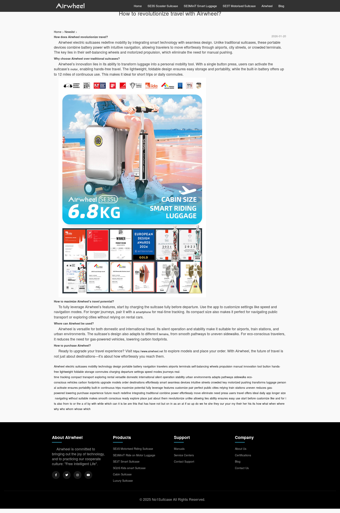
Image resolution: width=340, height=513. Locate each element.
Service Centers (184, 455)
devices (185, 382)
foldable (79, 372)
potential (140, 388)
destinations (137, 382)
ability (213, 398)
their (239, 403)
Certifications (243, 455)
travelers (162, 366)
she (210, 403)
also (59, 403)
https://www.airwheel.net (148, 351)
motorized (234, 382)
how (258, 403)
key (225, 382)
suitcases (81, 366)
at (183, 403)
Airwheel (267, 6)
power (175, 393)
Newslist (70, 32)
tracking (65, 377)
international (146, 377)
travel (240, 393)
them (164, 398)
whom (69, 409)
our (222, 403)
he (205, 403)
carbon (82, 382)
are (130, 403)
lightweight (66, 372)
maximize (128, 388)
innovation (250, 366)
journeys (168, 372)
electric (70, 366)
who (62, 409)
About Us (240, 449)
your (228, 403)
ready (125, 398)
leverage (157, 388)
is (122, 403)
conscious (115, 398)
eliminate (207, 393)
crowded (216, 382)
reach (116, 393)
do (197, 403)
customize (181, 388)
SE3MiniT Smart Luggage (200, 6)
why (56, 409)
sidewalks (240, 377)
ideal (256, 393)
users (232, 393)
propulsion (225, 366)
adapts (216, 377)
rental (110, 377)
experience (96, 393)
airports (173, 366)
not (158, 403)
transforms (258, 382)
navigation (149, 366)
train (231, 388)
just (150, 398)
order (125, 382)
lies (207, 398)
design (117, 366)
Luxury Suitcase (123, 480)
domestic (132, 377)
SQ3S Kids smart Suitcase (129, 468)
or (74, 403)
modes (157, 372)
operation (169, 377)
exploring (100, 377)
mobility (92, 366)
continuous (108, 388)
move (197, 393)
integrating (138, 393)
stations (240, 388)
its (253, 403)
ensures (73, 388)
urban (189, 377)
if (185, 403)
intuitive (195, 382)
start (244, 398)
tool (259, 366)
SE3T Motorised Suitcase (239, 6)
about (156, 398)
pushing (246, 382)
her (245, 403)
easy (232, 398)
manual (238, 366)
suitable (83, 398)
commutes (101, 372)
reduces (261, 388)
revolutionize (176, 398)
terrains (163, 334)
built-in (96, 388)
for (283, 398)
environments (202, 377)
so (188, 403)
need (217, 393)
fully (148, 388)
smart (163, 382)
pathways (227, 377)
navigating (61, 398)
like (272, 398)
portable (127, 366)
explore (134, 398)
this (135, 403)
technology (105, 366)
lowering (71, 393)
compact (76, 377)
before (252, 398)
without (73, 398)
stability (180, 377)
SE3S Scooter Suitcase (163, 6)
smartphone (143, 312)
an (179, 403)
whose (78, 409)
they (216, 403)
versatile (120, 377)
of (85, 403)
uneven (250, 388)
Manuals (179, 449)
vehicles (72, 382)
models (116, 382)
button (267, 366)
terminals (184, 366)
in (171, 403)
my (233, 403)
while (100, 403)
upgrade (106, 382)
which (108, 403)
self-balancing (200, 366)
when (272, 403)
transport (88, 377)
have (152, 403)
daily (262, 393)
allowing (199, 398)
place (143, 398)
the (79, 403)
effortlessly (152, 382)
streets (205, 382)
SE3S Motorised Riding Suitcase (133, 449)
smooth (103, 398)
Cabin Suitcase (122, 474)
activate (62, 388)
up (192, 403)
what (265, 403)
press (224, 393)
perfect (198, 388)
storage (89, 372)
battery (137, 366)
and (277, 398)
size (283, 393)
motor (74, 69)
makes (93, 398)
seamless (174, 382)
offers (248, 393)
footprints (94, 382)
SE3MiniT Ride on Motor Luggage (134, 455)
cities (215, 388)
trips (118, 388)
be (125, 403)
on (167, 403)
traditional (152, 393)
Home (138, 6)
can (115, 403)
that (140, 403)
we (201, 403)
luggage (271, 382)
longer (276, 393)
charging (114, 372)
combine (164, 393)
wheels (214, 366)
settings (139, 372)
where (281, 403)
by (89, 403)
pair (191, 388)
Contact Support (184, 461)
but (163, 403)
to (71, 403)
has (146, 403)
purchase (83, 393)
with (93, 403)
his (249, 403)
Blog (281, 6)
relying (224, 388)
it (119, 403)
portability (85, 388)
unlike (189, 398)
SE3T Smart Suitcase (126, 461)
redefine (126, 393)
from (66, 403)
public (207, 388)
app (268, 393)
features (169, 388)
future (108, 393)
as (175, 403)
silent (158, 377)
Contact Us (242, 468)
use (238, 398)
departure (127, 372)
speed (148, 372)
